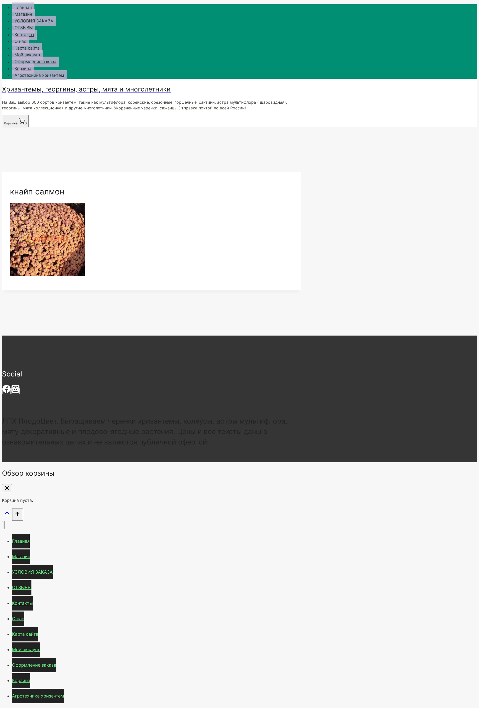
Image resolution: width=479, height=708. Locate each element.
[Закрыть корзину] (7, 488)
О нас (20, 41)
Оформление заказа (35, 61)
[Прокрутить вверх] (7, 515)
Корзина (22, 68)
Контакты (24, 34)
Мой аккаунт (27, 54)
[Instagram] (15, 391)
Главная (23, 7)
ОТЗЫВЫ (23, 27)
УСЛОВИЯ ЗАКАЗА (33, 20)
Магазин (23, 14)
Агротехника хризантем (39, 75)
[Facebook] (6, 391)
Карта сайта (27, 48)
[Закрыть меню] (3, 525)
